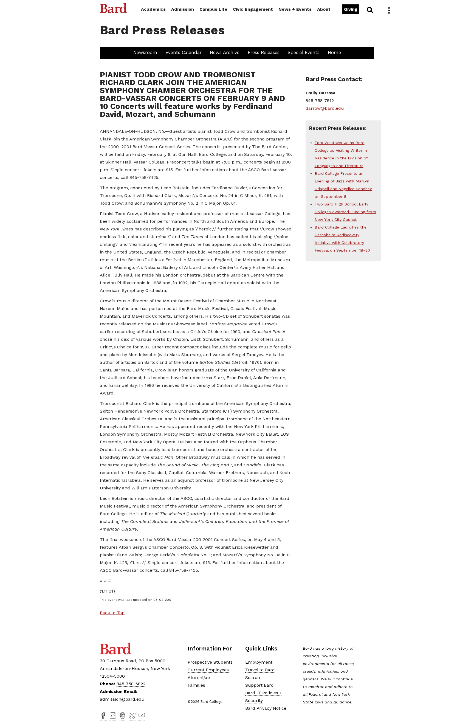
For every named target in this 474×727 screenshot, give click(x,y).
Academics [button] (153, 9)
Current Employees (208, 669)
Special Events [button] (304, 52)
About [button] (324, 9)
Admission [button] (182, 9)
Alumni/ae (199, 677)
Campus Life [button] (213, 9)
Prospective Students (210, 662)
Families (196, 685)
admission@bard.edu (122, 699)
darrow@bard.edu (325, 108)
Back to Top (112, 612)
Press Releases (264, 52)
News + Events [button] (295, 9)
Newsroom (145, 52)
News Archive (224, 52)
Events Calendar (183, 52)
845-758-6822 (131, 683)
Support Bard (259, 685)
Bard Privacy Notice (265, 708)
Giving (350, 9)
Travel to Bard (260, 669)
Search (369, 9)
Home (334, 52)
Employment (258, 662)
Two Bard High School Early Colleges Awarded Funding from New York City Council (345, 212)
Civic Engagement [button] (253, 9)
